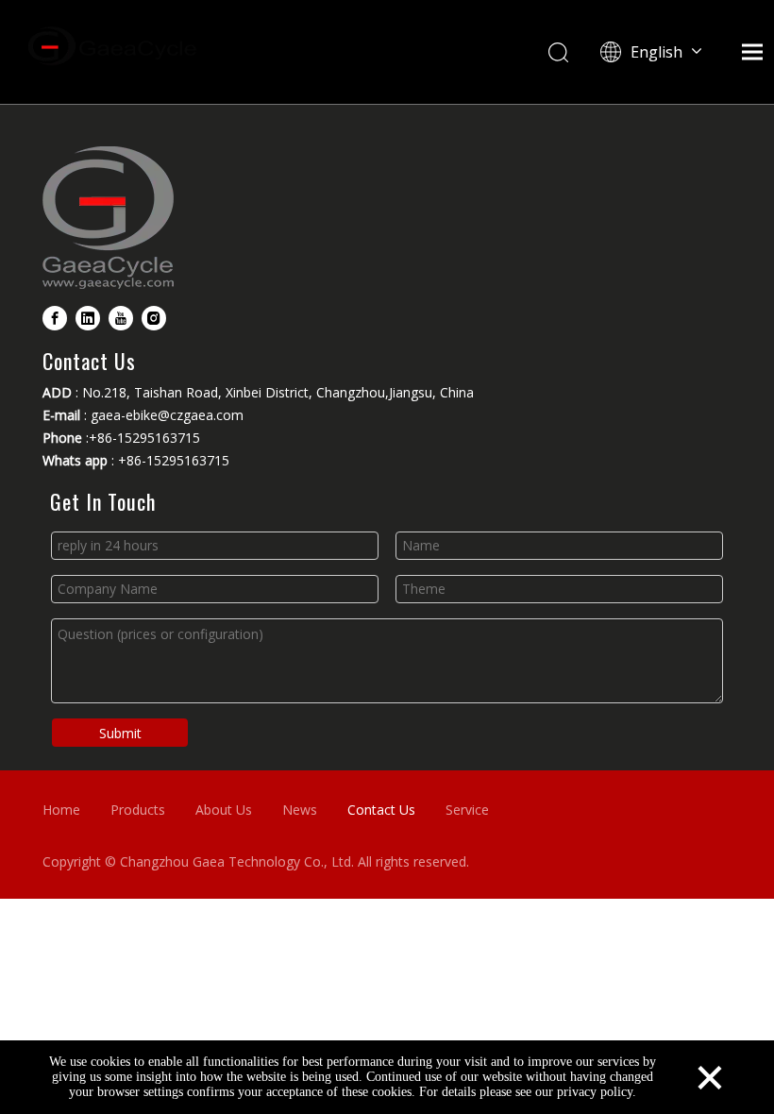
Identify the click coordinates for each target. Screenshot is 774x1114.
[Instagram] (154, 318)
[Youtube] (121, 318)
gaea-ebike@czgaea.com (167, 415)
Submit (120, 733)
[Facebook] (54, 318)
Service (467, 810)
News (299, 810)
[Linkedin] (88, 318)
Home (61, 810)
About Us (223, 810)
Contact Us (381, 810)
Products (137, 810)
